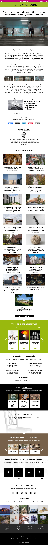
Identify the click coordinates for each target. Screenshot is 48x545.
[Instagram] (17, 493)
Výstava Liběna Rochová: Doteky (35, 370)
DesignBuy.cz (31, 324)
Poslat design (41, 528)
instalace (32, 114)
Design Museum (27, 414)
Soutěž (41, 527)
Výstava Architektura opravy (35, 363)
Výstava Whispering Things (12, 370)
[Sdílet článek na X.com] (17, 123)
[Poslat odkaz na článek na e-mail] (37, 123)
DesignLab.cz (26, 542)
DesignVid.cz (27, 387)
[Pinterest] (26, 493)
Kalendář (30, 528)
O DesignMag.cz (18, 527)
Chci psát (7, 530)
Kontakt (7, 527)
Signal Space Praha (23, 377)
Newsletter (29, 530)
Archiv (18, 530)
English (41, 530)
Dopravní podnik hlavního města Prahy (25, 119)
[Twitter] (22, 493)
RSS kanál (29, 527)
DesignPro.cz (33, 437)
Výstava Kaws (12, 363)
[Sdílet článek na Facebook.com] (10, 123)
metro (27, 114)
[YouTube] (30, 493)
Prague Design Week (34, 459)
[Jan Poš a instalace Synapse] (24, 31)
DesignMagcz (27, 502)
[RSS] (35, 493)
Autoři (18, 528)
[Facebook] (13, 493)
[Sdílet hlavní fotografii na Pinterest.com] (30, 123)
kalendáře (30, 356)
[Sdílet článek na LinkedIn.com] (24, 123)
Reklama (7, 528)
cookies (35, 538)
